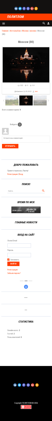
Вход (21, 174)
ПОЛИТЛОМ (15, 16)
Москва (25, 31)
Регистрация (12, 174)
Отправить (10, 146)
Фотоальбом (15, 31)
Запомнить (14, 260)
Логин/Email (12, 241)
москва (33, 31)
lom (36, 91)
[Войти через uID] (26, 287)
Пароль (10, 250)
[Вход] (20, 125)
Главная (5, 31)
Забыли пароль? (14, 273)
